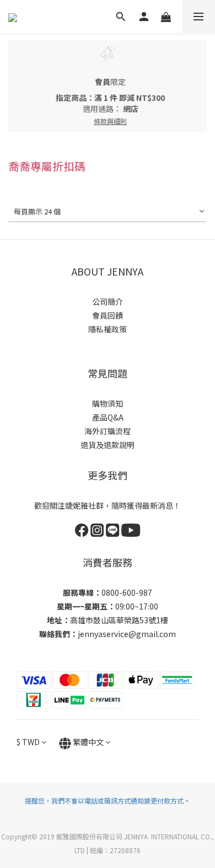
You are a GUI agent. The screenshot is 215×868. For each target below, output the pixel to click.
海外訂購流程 (107, 430)
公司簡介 (107, 301)
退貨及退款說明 (107, 444)
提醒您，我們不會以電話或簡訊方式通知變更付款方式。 (107, 800)
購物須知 (107, 403)
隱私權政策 (107, 329)
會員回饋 (107, 315)
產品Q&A (107, 417)
